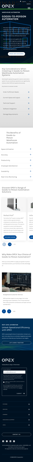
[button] (25, 1)
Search (28, 3)
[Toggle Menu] (29, 8)
